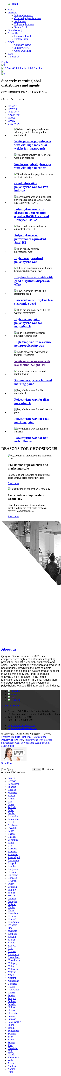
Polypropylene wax (24, 24)
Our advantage (15, 30)
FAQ (10, 53)
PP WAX (12, 109)
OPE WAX (14, 112)
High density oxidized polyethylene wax (28, 259)
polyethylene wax (10, 742)
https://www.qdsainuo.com (21, 725)
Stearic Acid (20, 27)
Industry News (21, 47)
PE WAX (13, 106)
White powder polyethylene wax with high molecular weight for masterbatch (32, 145)
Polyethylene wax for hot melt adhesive (30, 439)
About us (8, 649)
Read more (13, 483)
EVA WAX (14, 123)
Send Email (7, 763)
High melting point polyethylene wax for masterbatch (28, 323)
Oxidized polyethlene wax (27, 18)
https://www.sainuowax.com (22, 728)
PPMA (11, 120)
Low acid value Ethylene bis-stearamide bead (33, 301)
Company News (22, 44)
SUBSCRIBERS (10, 705)
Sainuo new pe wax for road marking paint (33, 382)
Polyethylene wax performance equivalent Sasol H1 (30, 239)
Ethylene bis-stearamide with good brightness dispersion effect (33, 281)
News (11, 41)
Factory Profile (22, 39)
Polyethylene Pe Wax (12, 739)
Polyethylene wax (23, 15)
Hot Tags (26, 736)
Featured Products (10, 736)
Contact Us (13, 56)
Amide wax (20, 21)
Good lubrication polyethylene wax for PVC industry (31, 187)
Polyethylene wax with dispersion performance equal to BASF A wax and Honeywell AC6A (31, 214)
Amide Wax (14, 114)
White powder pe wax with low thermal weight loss (32, 363)
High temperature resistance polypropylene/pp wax (33, 343)
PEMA (11, 117)
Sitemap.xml (40, 736)
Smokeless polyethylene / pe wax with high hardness (32, 165)
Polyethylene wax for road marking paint (31, 420)
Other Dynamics (22, 50)
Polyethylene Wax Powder (38, 739)
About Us (13, 33)
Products (12, 12)
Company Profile (23, 36)
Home (11, 9)
